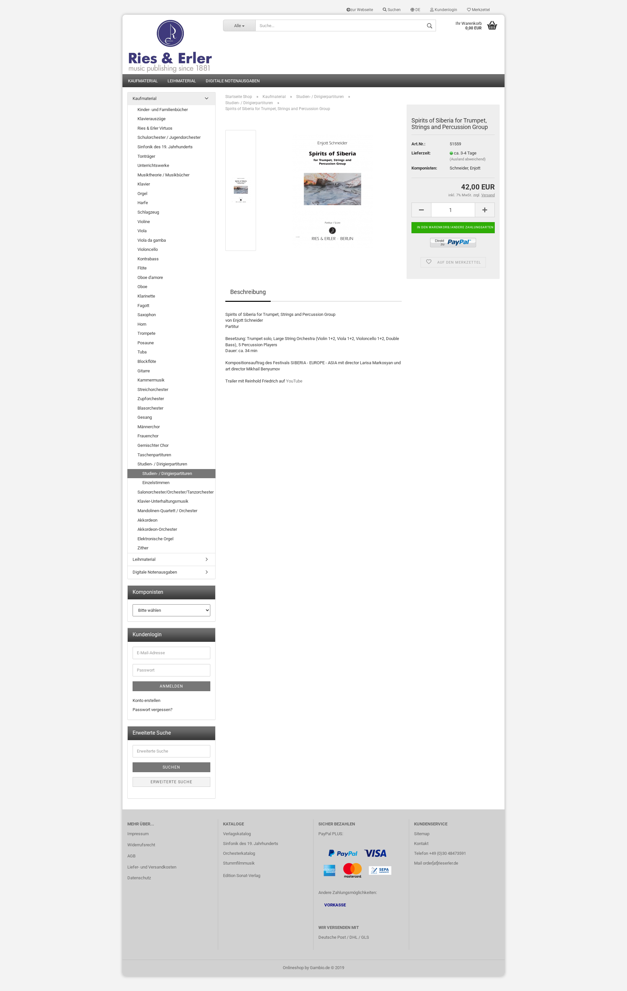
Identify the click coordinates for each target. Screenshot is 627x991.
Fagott (143, 305)
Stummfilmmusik (239, 863)
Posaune (145, 342)
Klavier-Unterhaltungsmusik (162, 501)
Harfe (142, 202)
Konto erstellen (146, 700)
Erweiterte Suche (171, 782)
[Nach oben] (609, 981)
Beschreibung (248, 291)
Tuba (142, 351)
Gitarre (143, 370)
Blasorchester (150, 408)
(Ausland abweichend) (468, 159)
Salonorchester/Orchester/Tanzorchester (175, 492)
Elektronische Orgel (155, 538)
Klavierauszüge (151, 118)
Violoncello (147, 249)
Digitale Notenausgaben (233, 80)
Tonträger (146, 156)
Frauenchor (147, 435)
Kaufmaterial (143, 80)
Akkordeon (147, 520)
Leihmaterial (182, 80)
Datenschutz (139, 877)
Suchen (394, 10)
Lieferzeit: (421, 153)
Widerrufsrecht (141, 844)
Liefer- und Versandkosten (151, 867)
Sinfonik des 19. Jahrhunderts (165, 146)
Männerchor (148, 426)
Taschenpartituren (154, 454)
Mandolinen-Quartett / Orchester (167, 510)
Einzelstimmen (155, 482)
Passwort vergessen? (152, 709)
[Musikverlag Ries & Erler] (170, 44)
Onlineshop (293, 967)
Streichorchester (152, 389)
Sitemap (421, 833)
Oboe (142, 286)
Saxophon (146, 314)
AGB (131, 855)
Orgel (142, 193)
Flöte (142, 268)
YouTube (294, 381)
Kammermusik (151, 380)
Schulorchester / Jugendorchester (169, 137)
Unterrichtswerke (153, 165)
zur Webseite (361, 10)
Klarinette (146, 296)
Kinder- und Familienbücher (162, 109)
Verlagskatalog (237, 833)
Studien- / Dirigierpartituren (162, 464)
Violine (143, 221)
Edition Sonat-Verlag (241, 875)
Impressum (138, 833)
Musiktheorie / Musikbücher (163, 174)
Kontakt (421, 843)
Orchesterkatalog (239, 853)
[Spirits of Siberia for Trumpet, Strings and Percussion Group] (332, 189)
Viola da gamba (151, 240)
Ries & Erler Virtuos (154, 128)
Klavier (143, 184)
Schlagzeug (148, 212)
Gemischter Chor (153, 445)
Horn (141, 324)
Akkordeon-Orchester (157, 529)
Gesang (144, 417)
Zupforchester (150, 398)
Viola (142, 230)
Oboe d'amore (150, 277)
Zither (142, 547)
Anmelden (171, 686)
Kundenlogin (445, 10)
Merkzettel (480, 10)
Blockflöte (146, 361)
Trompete (146, 333)
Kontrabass (148, 258)
